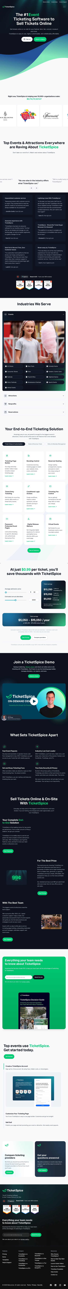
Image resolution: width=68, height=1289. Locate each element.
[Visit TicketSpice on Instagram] (60, 1285)
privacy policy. (26, 981)
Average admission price (13, 589)
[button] (64, 6)
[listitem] (34, 171)
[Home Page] (8, 6)
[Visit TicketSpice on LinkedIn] (55, 1285)
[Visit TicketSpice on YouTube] (65, 1285)
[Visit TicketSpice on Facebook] (51, 1285)
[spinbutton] (34, 592)
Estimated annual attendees (14, 596)
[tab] (13, 444)
